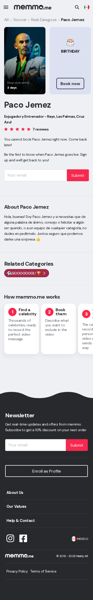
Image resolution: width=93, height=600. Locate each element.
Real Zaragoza (44, 19)
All (6, 19)
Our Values (16, 506)
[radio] (6, 129)
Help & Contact (20, 520)
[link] (86, 7)
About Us (14, 492)
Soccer (20, 19)
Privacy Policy (17, 571)
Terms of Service (43, 571)
